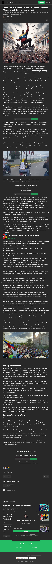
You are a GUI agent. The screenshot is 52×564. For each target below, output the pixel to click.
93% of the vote (32, 133)
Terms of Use (32, 534)
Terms (32, 555)
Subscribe (41, 2)
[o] (26, 163)
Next (45, 476)
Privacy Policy (35, 535)
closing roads (9, 74)
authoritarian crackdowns (10, 280)
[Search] (33, 2)
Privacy (28, 555)
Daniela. (11, 530)
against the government (37, 103)
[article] (26, 508)
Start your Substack (22, 558)
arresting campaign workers (39, 70)
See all (5, 536)
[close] (38, 515)
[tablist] (8, 486)
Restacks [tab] (11, 485)
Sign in (48, 2)
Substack (20, 561)
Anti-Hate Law (21, 101)
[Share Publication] (36, 2)
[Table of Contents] (1, 282)
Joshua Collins (9, 16)
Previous (8, 476)
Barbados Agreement (37, 198)
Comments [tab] (6, 485)
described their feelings (22, 253)
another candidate (8, 126)
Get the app (32, 558)
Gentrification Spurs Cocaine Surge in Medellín (17, 505)
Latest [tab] (7, 501)
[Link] (1, 366)
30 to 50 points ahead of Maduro (21, 108)
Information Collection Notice (25, 535)
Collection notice (37, 555)
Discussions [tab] (12, 501)
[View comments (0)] (8, 20)
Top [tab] (4, 501)
